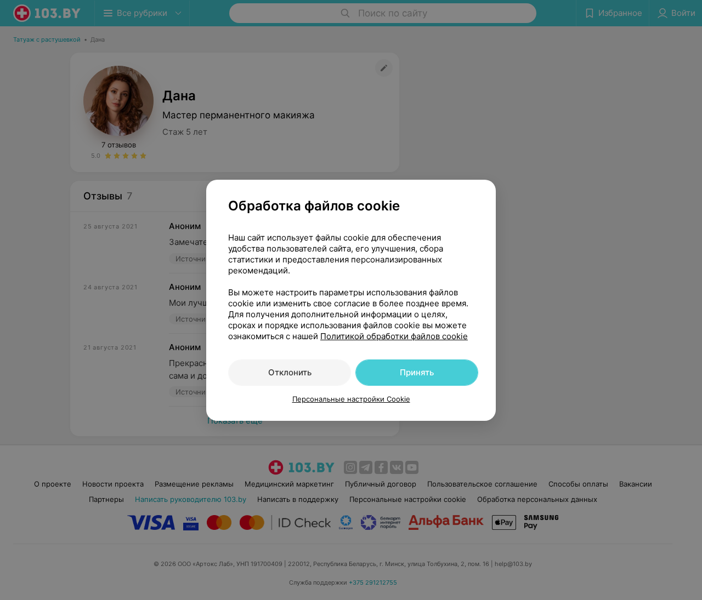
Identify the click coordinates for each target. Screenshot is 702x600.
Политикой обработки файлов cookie (394, 336)
